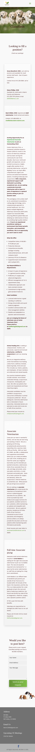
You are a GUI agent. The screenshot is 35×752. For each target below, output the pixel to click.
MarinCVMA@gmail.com (11, 727)
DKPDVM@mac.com (13, 98)
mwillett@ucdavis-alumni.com (15, 120)
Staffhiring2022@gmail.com (17, 326)
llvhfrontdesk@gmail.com (14, 618)
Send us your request (18, 683)
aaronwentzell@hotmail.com (15, 530)
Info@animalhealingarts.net (15, 413)
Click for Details (8, 736)
